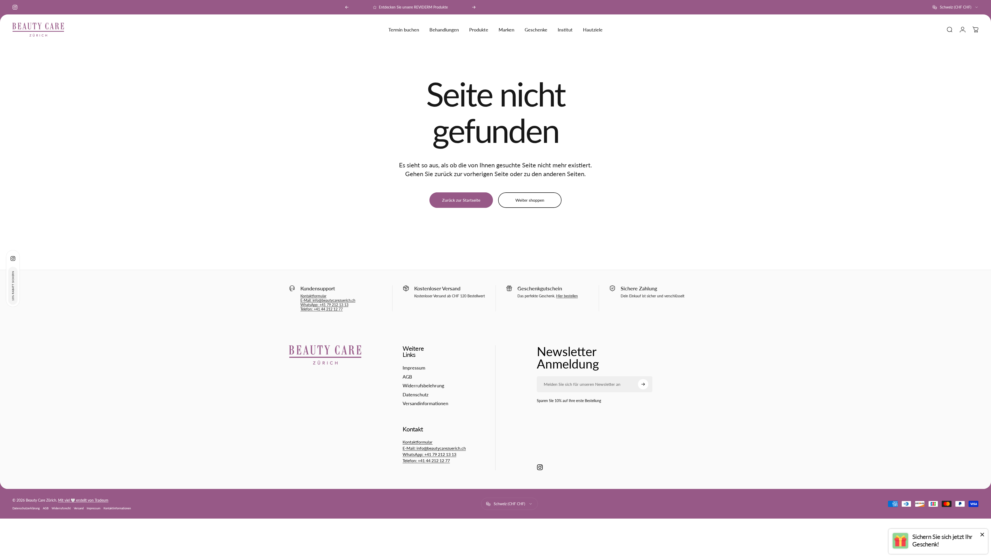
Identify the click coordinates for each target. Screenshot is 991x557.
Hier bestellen (567, 296)
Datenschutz (415, 394)
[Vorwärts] (473, 7)
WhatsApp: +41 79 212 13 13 (324, 304)
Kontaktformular (313, 296)
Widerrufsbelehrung (423, 385)
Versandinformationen (425, 403)
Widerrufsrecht (61, 508)
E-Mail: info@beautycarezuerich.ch (327, 300)
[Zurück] (347, 7)
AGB (407, 377)
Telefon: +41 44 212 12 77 (321, 309)
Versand (79, 508)
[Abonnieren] (643, 384)
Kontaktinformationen (117, 508)
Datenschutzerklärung (26, 508)
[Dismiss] (982, 534)
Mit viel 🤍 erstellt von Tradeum (83, 500)
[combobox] (956, 7)
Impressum (414, 368)
